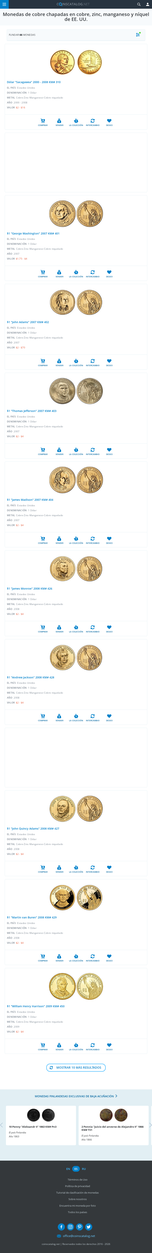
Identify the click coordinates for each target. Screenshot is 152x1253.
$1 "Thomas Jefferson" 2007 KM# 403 (31, 411)
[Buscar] (139, 4)
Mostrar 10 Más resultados (78, 1067)
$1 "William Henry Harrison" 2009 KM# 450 (36, 1006)
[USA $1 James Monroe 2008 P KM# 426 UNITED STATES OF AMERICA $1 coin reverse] (89, 568)
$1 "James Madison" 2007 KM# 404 (30, 500)
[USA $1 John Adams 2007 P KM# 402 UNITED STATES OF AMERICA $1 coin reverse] (89, 302)
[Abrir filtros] (138, 35)
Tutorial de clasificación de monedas (77, 1192)
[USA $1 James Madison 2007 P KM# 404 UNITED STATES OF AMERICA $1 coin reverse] (89, 480)
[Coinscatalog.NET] (71, 4)
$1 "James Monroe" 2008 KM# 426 (29, 588)
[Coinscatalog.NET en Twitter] (88, 1226)
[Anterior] (5, 1125)
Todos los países (77, 1212)
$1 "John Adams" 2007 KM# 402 (28, 322)
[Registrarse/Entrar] (147, 4)
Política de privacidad (77, 1186)
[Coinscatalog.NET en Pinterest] (79, 1226)
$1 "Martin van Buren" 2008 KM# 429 (32, 917)
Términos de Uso (77, 1179)
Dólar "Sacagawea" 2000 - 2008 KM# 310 (34, 82)
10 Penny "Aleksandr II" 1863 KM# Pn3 (32, 1126)
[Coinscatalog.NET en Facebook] (61, 1226)
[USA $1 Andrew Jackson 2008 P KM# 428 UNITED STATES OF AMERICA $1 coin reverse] (89, 657)
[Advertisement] (76, 162)
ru (84, 1169)
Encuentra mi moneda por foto (77, 1205)
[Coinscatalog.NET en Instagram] (70, 1226)
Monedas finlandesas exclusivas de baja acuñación (74, 1096)
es (76, 1169)
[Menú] (4, 4)
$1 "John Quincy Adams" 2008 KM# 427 (33, 828)
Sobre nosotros (77, 1199)
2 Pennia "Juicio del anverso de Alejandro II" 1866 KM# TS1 (112, 1128)
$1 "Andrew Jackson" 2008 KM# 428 (30, 677)
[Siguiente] (147, 1125)
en (68, 1169)
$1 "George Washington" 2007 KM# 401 (33, 233)
